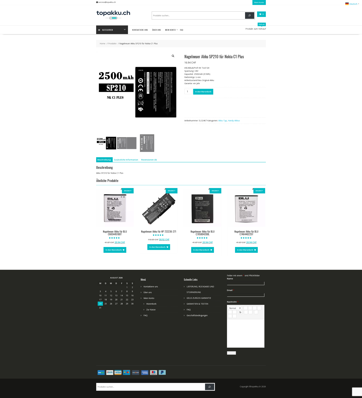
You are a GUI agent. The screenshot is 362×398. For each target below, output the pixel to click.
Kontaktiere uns (140, 29)
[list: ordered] (230, 312)
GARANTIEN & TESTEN (197, 303)
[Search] (249, 15)
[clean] (259, 308)
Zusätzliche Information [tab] (126, 159)
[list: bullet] (235, 312)
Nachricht (232, 301)
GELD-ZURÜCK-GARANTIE (199, 298)
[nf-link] (246, 312)
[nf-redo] (235, 316)
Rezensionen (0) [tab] (149, 159)
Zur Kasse (151, 309)
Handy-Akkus (234, 120)
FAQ (181, 29)
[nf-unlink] (250, 312)
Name (230, 278)
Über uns (156, 29)
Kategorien (107, 29)
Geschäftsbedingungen (197, 315)
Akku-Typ (222, 120)
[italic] (250, 308)
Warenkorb (151, 303)
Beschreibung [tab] (104, 159)
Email (230, 290)
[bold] (246, 308)
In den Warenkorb (203, 91)
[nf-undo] (230, 316)
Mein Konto (259, 2)
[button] (173, 56)
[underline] (255, 308)
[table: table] (256, 312)
